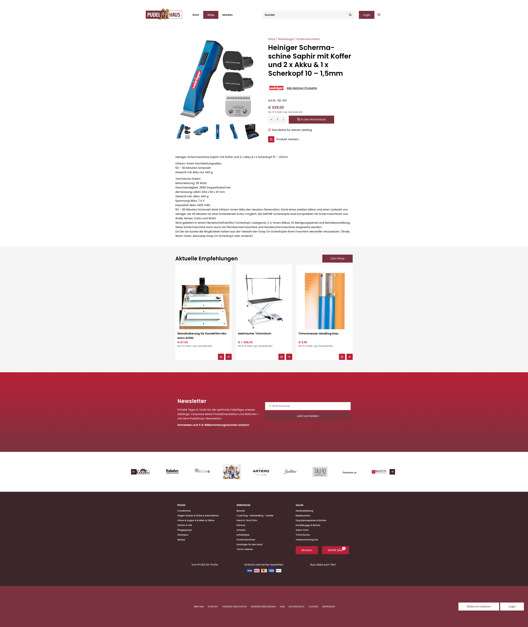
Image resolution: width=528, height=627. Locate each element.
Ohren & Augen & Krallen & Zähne (195, 520)
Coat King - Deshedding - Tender (255, 515)
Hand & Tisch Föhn (247, 520)
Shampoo (182, 534)
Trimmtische (303, 534)
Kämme (241, 525)
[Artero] (234, 471)
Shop (210, 15)
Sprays (181, 539)
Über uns (198, 606)
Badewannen (303, 515)
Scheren (241, 530)
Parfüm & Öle (184, 525)
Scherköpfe (243, 534)
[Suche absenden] (351, 15)
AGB (282, 606)
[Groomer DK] (322, 471)
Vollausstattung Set (307, 539)
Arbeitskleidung (304, 510)
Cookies (313, 606)
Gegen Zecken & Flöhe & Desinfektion (198, 515)
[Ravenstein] (351, 471)
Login (366, 15)
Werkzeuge (286, 39)
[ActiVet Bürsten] (381, 471)
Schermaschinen (308, 39)
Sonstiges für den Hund (249, 544)
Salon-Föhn (302, 530)
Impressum (328, 606)
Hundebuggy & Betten (308, 525)
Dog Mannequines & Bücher (311, 520)
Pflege (181, 505)
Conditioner (184, 510)
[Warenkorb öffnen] (378, 15)
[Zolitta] (263, 471)
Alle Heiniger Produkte (302, 88)
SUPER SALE (335, 550)
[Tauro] (293, 471)
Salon (299, 505)
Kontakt (213, 606)
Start (195, 15)
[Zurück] (134, 472)
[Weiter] (392, 472)
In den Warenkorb (313, 119)
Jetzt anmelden (308, 416)
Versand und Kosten (234, 606)
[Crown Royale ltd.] (204, 471)
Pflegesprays (184, 530)
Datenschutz (296, 606)
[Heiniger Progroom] (175, 471)
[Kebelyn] (145, 471)
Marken (227, 15)
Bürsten (241, 510)
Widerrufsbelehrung (263, 606)
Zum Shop (337, 258)
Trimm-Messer (245, 549)
